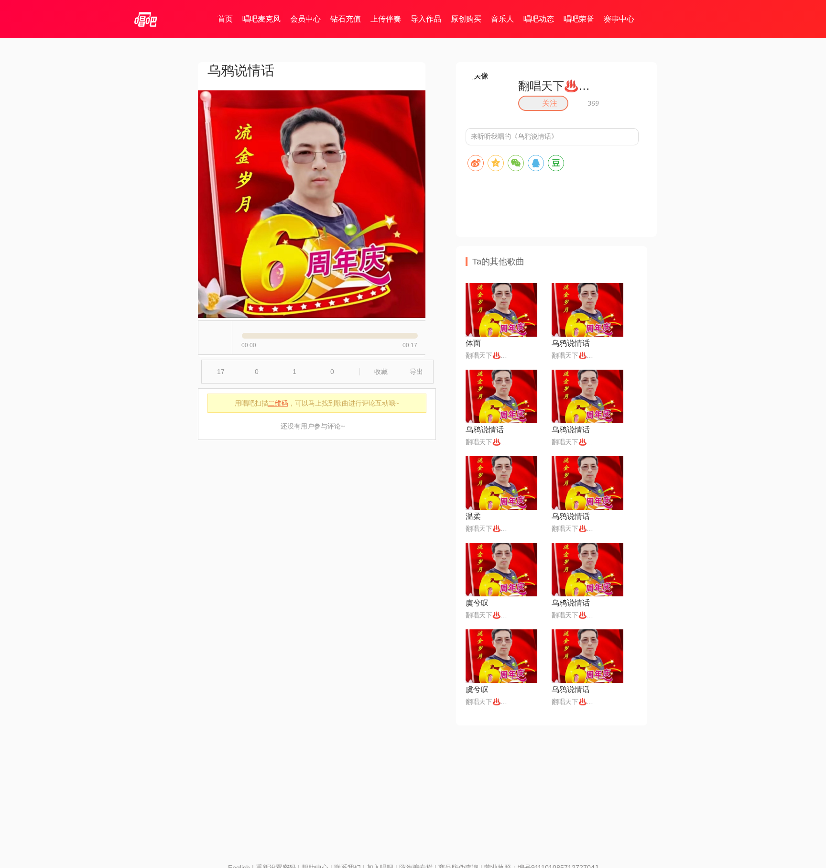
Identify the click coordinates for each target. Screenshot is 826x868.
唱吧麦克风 (261, 19)
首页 (225, 19)
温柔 (473, 516)
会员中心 (305, 19)
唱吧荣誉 (579, 19)
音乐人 (502, 19)
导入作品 (426, 19)
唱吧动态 (538, 19)
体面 (473, 343)
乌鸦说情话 (571, 343)
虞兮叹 (477, 603)
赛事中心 (619, 19)
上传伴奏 (385, 19)
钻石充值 (345, 19)
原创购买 (466, 19)
